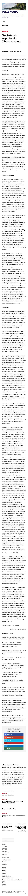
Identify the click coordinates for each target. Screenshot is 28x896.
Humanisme (5, 872)
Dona (3, 866)
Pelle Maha (10, 11)
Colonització (5, 862)
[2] (9, 275)
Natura (3, 882)
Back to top (22, 893)
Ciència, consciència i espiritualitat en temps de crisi (20, 827)
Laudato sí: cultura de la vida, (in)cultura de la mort (13, 815)
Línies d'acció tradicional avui (8, 878)
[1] (24, 229)
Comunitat (4, 864)
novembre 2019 (5, 852)
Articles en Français (6, 859)
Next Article (21, 823)
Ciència (3, 861)
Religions (4, 884)
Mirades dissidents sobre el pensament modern (12, 879)
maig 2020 (4, 851)
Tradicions (4, 885)
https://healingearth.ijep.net (16, 695)
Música (3, 881)
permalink (17, 729)
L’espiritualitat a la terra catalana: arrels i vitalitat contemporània (13, 802)
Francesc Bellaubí (9, 51)
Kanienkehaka (5, 875)
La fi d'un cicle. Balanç (6, 876)
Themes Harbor (15, 892)
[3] (7, 504)
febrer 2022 (4, 848)
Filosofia (4, 870)
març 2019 (4, 854)
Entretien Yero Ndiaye (8, 795)
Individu (4, 873)
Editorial (5, 31)
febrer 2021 (4, 849)
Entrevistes (4, 869)
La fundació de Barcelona (9, 809)
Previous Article (7, 823)
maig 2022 (4, 846)
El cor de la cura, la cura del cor (7, 826)
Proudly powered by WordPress (10, 891)
